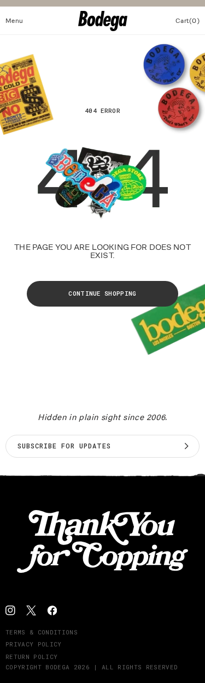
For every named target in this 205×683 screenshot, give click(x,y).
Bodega (57, 667)
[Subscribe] (186, 446)
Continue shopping (102, 293)
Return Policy (31, 656)
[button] (14, 21)
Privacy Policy (33, 644)
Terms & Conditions (41, 632)
